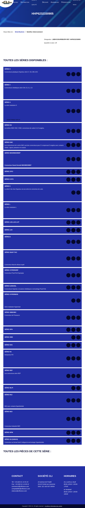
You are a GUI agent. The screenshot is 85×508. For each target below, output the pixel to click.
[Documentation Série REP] (68, 376)
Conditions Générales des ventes (53, 506)
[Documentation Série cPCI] (68, 172)
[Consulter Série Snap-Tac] (73, 258)
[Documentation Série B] (68, 242)
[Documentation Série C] (68, 91)
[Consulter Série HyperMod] (73, 300)
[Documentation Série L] (68, 210)
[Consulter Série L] (73, 210)
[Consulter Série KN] (73, 131)
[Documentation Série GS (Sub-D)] (68, 441)
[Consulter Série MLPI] (73, 388)
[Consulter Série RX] (73, 358)
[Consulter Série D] (73, 74)
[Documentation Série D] (68, 74)
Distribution (19, 32)
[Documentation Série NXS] (68, 345)
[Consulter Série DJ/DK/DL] (73, 287)
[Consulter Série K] (73, 192)
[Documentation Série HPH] (68, 330)
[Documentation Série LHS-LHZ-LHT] (68, 222)
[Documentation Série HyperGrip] (68, 275)
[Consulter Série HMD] (73, 337)
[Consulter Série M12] (73, 400)
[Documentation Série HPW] (68, 433)
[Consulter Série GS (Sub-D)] (73, 441)
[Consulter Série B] (73, 242)
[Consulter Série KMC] (73, 145)
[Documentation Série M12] (68, 400)
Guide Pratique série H (13, 119)
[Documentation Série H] (68, 111)
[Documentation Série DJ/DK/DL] (68, 287)
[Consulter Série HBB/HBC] (73, 318)
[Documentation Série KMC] (68, 145)
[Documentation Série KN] (68, 131)
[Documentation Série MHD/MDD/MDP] (68, 159)
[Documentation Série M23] (68, 419)
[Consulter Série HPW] (73, 433)
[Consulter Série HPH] (73, 330)
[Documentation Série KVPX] (68, 179)
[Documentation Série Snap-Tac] (68, 258)
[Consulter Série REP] (73, 376)
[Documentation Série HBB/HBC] (68, 318)
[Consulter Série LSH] (73, 230)
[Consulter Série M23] (73, 419)
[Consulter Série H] (73, 111)
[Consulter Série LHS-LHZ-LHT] (73, 222)
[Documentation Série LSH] (68, 230)
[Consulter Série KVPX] (73, 179)
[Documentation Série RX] (68, 358)
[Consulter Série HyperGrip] (73, 275)
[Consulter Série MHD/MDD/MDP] (73, 159)
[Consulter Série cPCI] (73, 172)
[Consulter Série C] (73, 91)
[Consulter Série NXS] (73, 345)
